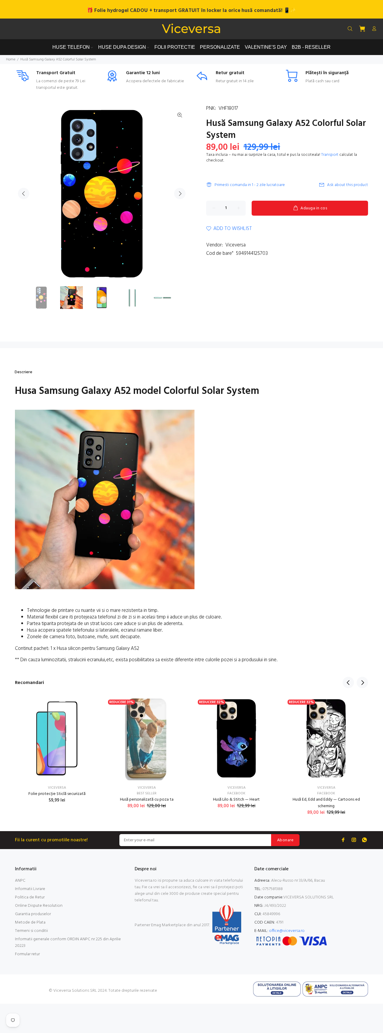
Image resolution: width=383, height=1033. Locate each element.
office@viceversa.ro (287, 930)
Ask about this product (347, 185)
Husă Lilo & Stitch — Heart (236, 799)
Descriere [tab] (23, 372)
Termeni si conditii (31, 930)
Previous (23, 193)
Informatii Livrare (30, 889)
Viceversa (235, 245)
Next (180, 193)
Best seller (146, 793)
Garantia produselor (33, 914)
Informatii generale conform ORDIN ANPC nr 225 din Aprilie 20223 (68, 942)
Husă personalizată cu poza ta (147, 799)
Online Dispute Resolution (39, 905)
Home (10, 60)
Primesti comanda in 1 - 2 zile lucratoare (250, 185)
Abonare (285, 840)
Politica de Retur (30, 897)
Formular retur (27, 954)
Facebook (236, 793)
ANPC (20, 880)
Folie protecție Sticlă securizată (57, 793)
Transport (329, 154)
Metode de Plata (30, 922)
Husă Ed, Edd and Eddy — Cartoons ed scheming (326, 803)
